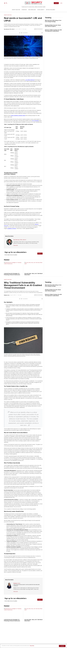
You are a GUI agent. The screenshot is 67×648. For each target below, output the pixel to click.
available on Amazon (11, 228)
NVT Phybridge (35, 120)
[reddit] (25, 32)
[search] (6, 3)
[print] (42, 32)
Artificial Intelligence (50, 9)
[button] (4, 3)
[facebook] (19, 32)
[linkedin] (21, 32)
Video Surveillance (32, 9)
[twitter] (23, 32)
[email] (26, 32)
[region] (33, 646)
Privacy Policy (32, 645)
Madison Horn (7, 295)
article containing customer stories (18, 115)
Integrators (24, 9)
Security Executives (16, 9)
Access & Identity (40, 9)
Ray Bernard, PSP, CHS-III (9, 29)
